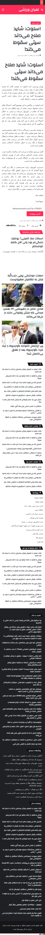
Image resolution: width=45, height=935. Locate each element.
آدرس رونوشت (35, 214)
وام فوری (40, 542)
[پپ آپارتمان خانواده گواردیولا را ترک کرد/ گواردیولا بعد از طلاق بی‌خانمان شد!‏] (22, 332)
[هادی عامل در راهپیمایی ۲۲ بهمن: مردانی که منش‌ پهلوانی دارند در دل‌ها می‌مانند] (22, 295)
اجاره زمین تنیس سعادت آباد (33, 506)
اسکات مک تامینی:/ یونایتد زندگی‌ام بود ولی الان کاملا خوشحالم (27, 242)
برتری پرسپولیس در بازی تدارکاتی (30, 779)
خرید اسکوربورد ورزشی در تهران (32, 522)
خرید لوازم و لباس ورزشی (34, 530)
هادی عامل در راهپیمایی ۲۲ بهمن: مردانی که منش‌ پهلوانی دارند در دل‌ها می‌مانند (23, 312)
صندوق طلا (39, 538)
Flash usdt (39, 502)
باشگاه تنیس (39, 510)
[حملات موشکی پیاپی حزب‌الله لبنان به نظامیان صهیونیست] (22, 262)
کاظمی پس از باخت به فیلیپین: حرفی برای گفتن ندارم (22, 756)
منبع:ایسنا (39, 201)
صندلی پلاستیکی (37, 534)
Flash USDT (39, 498)
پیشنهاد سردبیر (35, 750)
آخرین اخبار (35, 23)
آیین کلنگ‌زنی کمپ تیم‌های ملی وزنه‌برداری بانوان (24, 776)
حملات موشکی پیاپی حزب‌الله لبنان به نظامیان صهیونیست (25, 277)
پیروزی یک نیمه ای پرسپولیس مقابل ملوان (27, 759)
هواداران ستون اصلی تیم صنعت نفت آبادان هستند (24, 793)
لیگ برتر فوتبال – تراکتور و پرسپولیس (28, 789)
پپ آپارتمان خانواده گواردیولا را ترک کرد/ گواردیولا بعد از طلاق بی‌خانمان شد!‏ (22, 349)
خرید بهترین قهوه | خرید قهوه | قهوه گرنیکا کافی (27, 526)
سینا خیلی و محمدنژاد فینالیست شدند (29, 797)
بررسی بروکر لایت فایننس (34, 514)
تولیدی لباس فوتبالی (36, 518)
